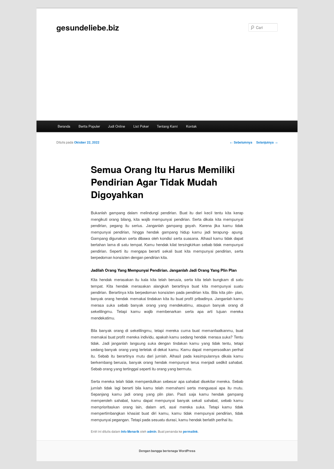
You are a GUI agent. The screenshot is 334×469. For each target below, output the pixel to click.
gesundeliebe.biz (87, 27)
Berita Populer (89, 126)
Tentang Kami (167, 126)
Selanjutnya (267, 142)
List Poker (141, 126)
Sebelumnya (241, 142)
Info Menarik (130, 431)
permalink (190, 431)
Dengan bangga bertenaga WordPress (167, 450)
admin (151, 431)
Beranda (64, 126)
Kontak (191, 126)
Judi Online (116, 126)
